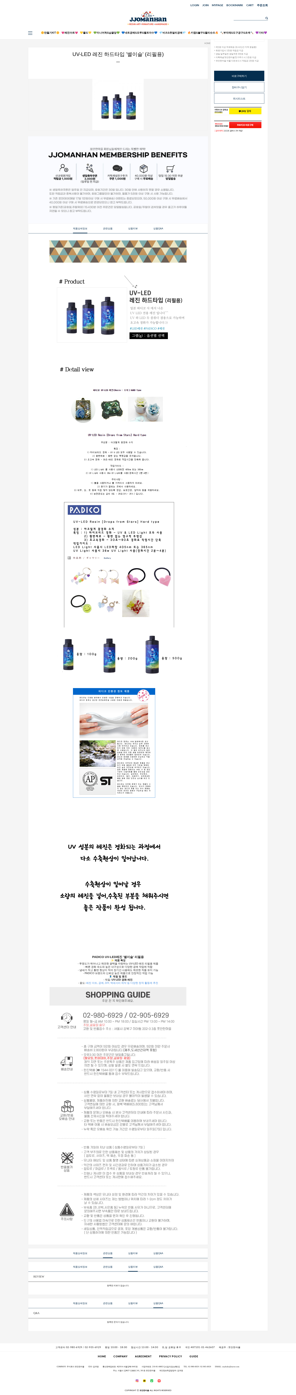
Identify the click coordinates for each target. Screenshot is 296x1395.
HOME (207, 43)
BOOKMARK (234, 5)
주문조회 (262, 5)
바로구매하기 (239, 75)
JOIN (205, 5)
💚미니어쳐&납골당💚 (106, 32)
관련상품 (108, 228)
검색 (267, 18)
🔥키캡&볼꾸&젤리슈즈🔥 (203, 32)
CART (250, 5)
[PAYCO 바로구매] (245, 125)
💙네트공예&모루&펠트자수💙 (139, 32)
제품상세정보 (80, 228)
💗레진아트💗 (69, 32)
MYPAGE (217, 5)
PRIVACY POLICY (170, 1356)
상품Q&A (158, 228)
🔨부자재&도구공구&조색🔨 (237, 32)
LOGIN (194, 5)
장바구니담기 (239, 87)
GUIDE (193, 1356)
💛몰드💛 (85, 32)
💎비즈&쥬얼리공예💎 (172, 32)
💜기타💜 (261, 32)
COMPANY (120, 1356)
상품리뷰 (133, 228)
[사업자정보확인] (172, 1367)
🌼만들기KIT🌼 (50, 32)
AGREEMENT (143, 1356)
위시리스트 (239, 98)
